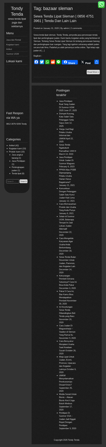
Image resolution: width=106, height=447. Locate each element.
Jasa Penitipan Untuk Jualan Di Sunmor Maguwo (67, 160)
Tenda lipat (16, 173)
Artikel (9, 49)
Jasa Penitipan (18, 161)
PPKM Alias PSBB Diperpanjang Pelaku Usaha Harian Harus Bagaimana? (67, 175)
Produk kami (14, 151)
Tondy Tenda (73, 440)
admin (66, 28)
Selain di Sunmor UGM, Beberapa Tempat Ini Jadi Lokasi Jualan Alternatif (66, 222)
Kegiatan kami (12, 44)
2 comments (76, 28)
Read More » (93, 72)
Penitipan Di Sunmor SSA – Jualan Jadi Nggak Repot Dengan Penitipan (67, 419)
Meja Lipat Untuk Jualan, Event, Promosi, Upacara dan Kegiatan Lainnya (67, 363)
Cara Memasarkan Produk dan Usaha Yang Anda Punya (67, 207)
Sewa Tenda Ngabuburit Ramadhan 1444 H (67, 148)
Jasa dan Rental (13, 40)
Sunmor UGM (12, 54)
